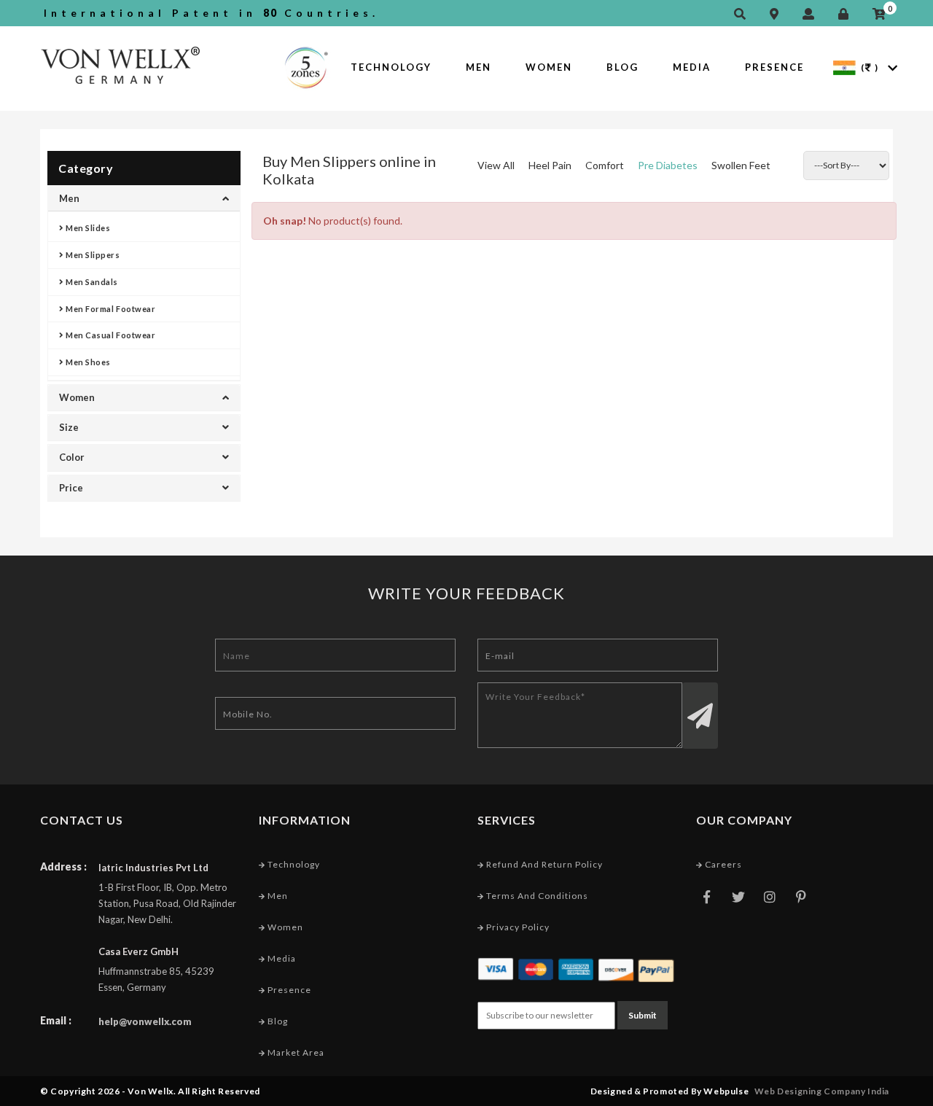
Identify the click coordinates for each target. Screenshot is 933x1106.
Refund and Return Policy (543, 864)
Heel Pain (549, 165)
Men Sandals (91, 282)
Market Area (294, 1052)
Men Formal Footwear (110, 309)
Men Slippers (92, 255)
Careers (722, 864)
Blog (622, 67)
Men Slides (87, 228)
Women (549, 67)
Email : (55, 1020)
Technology (391, 67)
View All (496, 165)
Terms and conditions (536, 895)
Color (72, 457)
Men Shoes (87, 362)
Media (692, 67)
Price (71, 488)
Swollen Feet (740, 165)
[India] (844, 67)
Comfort (604, 165)
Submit (642, 1015)
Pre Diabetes (668, 165)
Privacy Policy (517, 927)
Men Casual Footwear (110, 335)
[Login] (847, 14)
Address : (63, 866)
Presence (774, 67)
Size (69, 427)
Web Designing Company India (821, 1091)
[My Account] (812, 14)
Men (478, 67)
